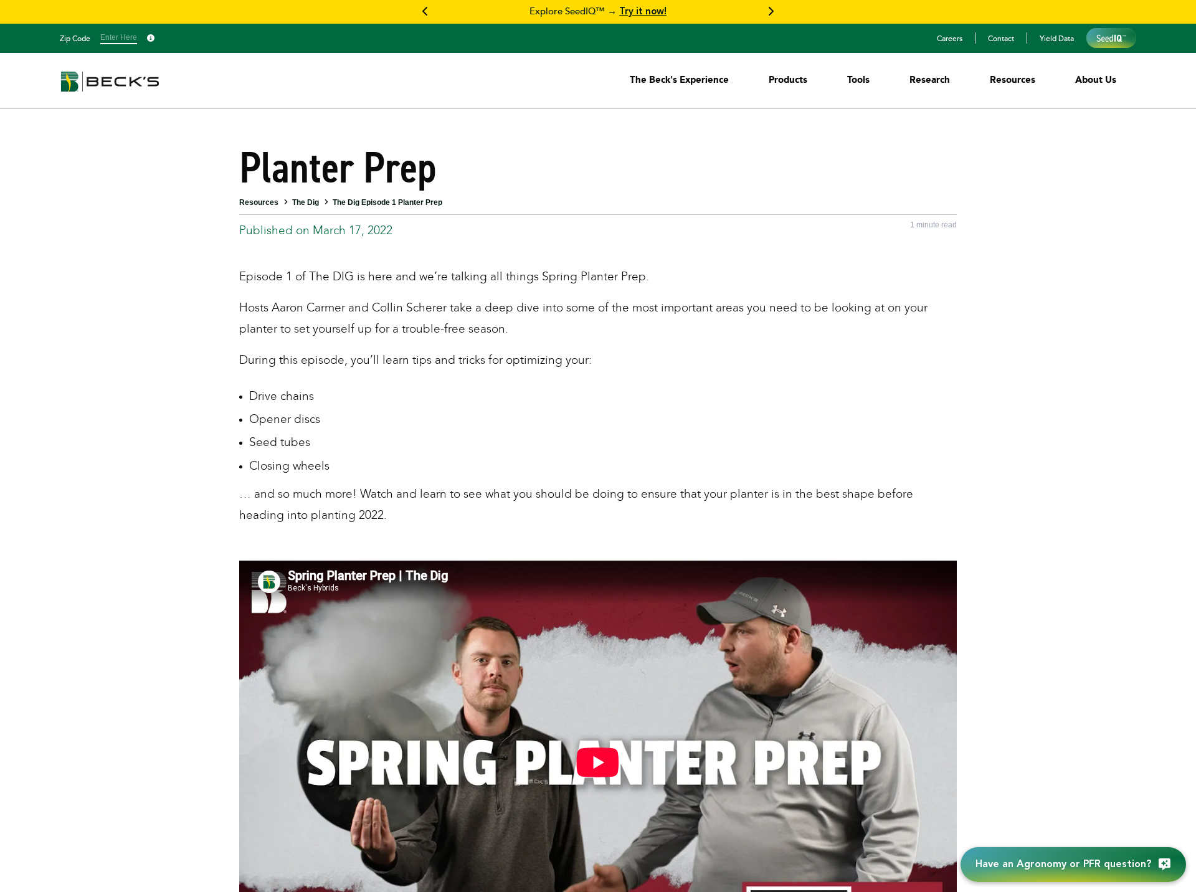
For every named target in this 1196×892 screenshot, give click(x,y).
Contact (1001, 38)
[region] (598, 12)
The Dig (305, 202)
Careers (949, 38)
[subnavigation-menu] (679, 79)
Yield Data (1057, 38)
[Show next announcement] (770, 11)
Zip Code (75, 38)
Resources (258, 202)
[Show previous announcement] (425, 11)
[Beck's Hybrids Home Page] (110, 90)
